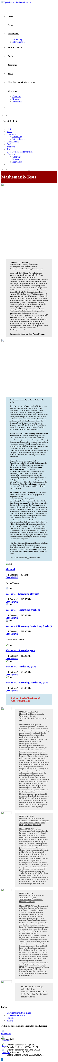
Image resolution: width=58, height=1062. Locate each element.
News (9, 131)
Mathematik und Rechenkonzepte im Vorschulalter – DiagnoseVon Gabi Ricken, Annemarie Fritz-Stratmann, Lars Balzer (31, 897)
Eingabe (30, 698)
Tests (9, 149)
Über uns (11, 154)
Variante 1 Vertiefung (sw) (21, 666)
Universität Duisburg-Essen (19, 1013)
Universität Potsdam (16, 1015)
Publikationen (13, 141)
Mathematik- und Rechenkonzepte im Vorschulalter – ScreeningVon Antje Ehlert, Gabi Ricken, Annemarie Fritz (33, 716)
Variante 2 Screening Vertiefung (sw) (27, 682)
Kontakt (16, 159)
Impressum (17, 162)
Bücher (10, 144)
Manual (10, 569)
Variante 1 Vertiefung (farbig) (23, 609)
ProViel (10, 1018)
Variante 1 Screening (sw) (20, 650)
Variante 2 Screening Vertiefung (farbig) (29, 626)
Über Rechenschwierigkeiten (20, 152)
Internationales (18, 139)
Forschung (11, 134)
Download (12, 577)
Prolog (10, 1020)
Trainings (11, 147)
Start (9, 129)
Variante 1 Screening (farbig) (22, 593)
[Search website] (8, 107)
